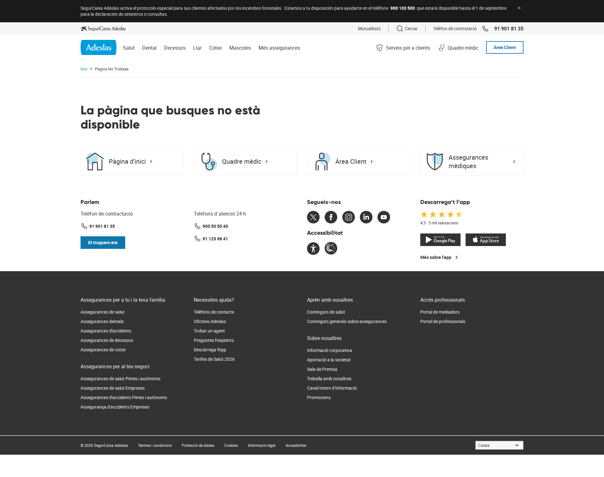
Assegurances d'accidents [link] (106, 331)
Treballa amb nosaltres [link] (329, 378)
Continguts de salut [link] (326, 312)
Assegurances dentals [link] (102, 321)
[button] (103, 242)
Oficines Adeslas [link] (210, 321)
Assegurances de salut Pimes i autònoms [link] (120, 378)
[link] (103, 28)
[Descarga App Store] (486, 239)
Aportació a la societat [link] (329, 360)
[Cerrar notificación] (519, 8)
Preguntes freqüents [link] (214, 340)
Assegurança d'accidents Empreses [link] (115, 407)
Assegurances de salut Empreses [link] (113, 388)
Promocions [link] (319, 397)
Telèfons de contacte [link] (214, 312)
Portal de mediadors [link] (440, 312)
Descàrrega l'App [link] (210, 350)
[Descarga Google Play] (440, 239)
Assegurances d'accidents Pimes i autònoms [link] (124, 397)
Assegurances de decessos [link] (107, 340)
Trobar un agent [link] (209, 331)
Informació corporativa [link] (329, 350)
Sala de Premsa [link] (322, 369)
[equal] (313, 249)
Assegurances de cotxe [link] (103, 350)
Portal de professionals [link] (442, 321)
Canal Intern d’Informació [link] (332, 388)
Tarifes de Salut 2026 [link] (214, 359)
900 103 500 (402, 8)
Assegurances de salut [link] (103, 312)
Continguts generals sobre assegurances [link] (347, 321)
